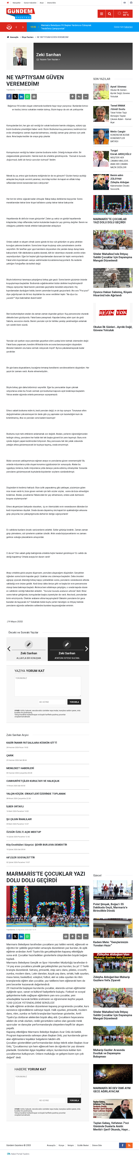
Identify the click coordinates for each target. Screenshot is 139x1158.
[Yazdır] (34, 96)
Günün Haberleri (30, 3)
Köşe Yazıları (28, 37)
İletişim (71, 1145)
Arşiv (42, 3)
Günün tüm (123, 27)
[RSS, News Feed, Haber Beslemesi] (129, 1145)
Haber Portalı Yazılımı (20, 1154)
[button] (72, 96)
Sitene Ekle (51, 3)
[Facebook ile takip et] (122, 1145)
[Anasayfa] (7, 3)
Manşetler (16, 3)
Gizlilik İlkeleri (83, 1145)
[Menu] (101, 13)
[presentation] (16, 27)
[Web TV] (124, 2)
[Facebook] (9, 96)
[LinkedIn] (21, 96)
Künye (61, 1145)
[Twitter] (15, 96)
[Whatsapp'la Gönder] (27, 96)
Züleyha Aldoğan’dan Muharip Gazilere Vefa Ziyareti (65, 27)
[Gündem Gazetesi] (20, 13)
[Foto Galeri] (131, 2)
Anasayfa (14, 37)
